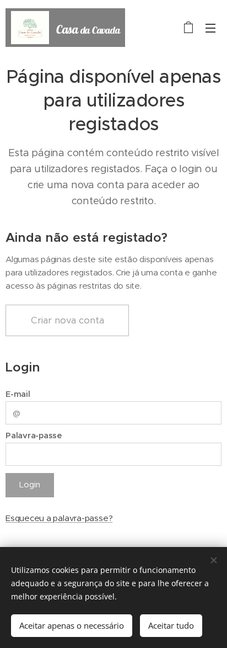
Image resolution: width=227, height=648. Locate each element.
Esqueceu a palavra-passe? (59, 518)
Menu (210, 28)
